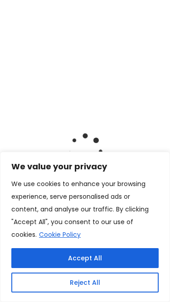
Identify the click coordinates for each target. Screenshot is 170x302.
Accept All (85, 258)
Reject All (85, 282)
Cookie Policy (60, 234)
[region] (85, 227)
